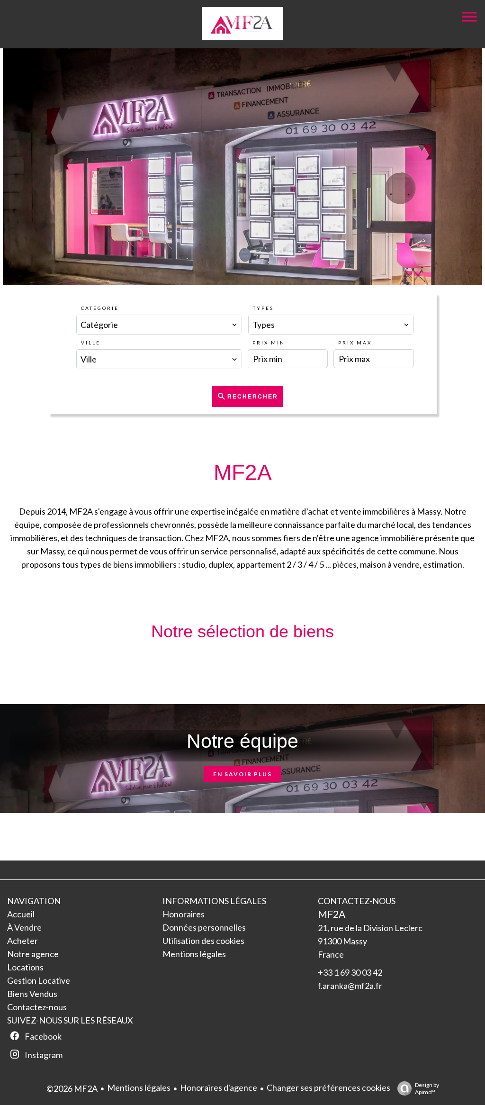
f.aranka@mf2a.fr (350, 985)
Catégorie (100, 308)
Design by (427, 1088)
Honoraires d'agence (218, 1087)
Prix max (355, 342)
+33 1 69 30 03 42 (350, 972)
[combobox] (159, 324)
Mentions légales (139, 1087)
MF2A (331, 914)
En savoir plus (242, 774)
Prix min (268, 342)
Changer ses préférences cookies (328, 1087)
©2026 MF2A (72, 1088)
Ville (90, 342)
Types (263, 308)
